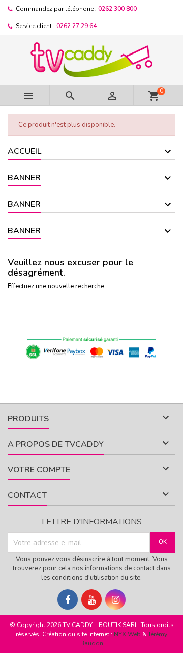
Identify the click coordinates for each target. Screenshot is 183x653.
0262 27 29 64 (76, 26)
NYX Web (127, 634)
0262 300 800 (117, 9)
